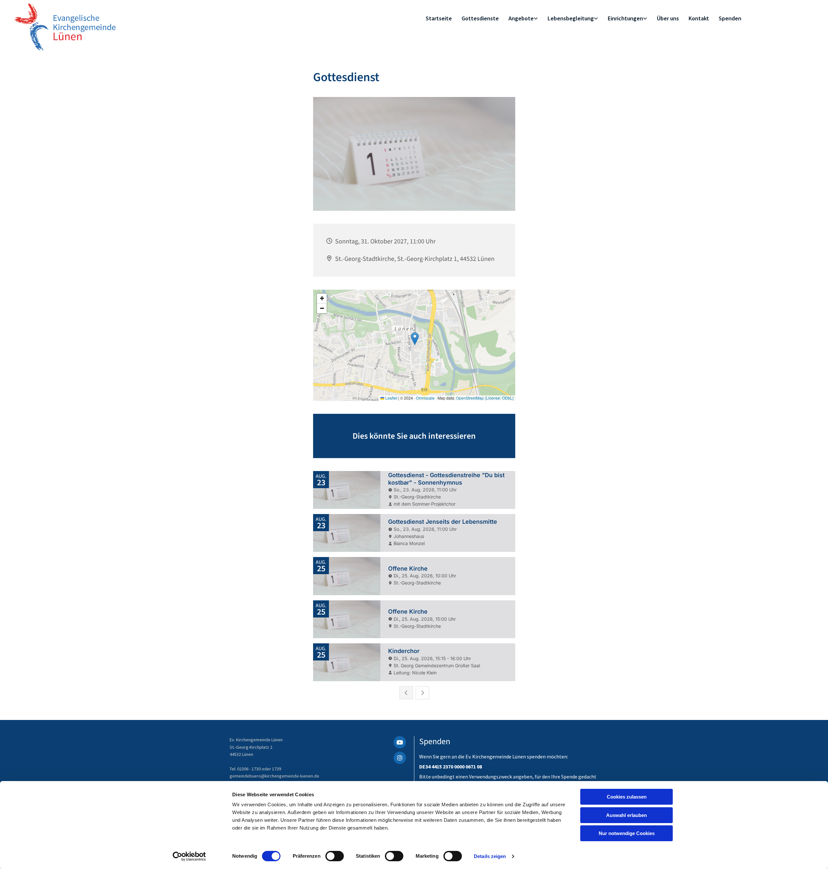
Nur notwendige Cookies (627, 833)
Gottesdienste (480, 18)
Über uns (668, 18)
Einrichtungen (625, 18)
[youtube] (400, 742)
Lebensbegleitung (571, 18)
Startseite (439, 18)
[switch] (334, 856)
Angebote (521, 18)
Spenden (730, 18)
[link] (523, 18)
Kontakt (699, 18)
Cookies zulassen (627, 796)
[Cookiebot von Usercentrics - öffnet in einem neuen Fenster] (189, 856)
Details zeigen (490, 856)
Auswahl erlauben (626, 815)
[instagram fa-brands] (400, 758)
